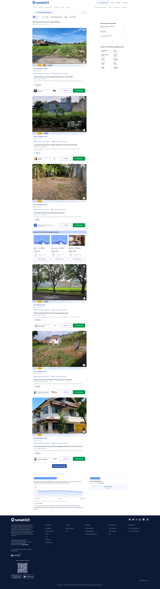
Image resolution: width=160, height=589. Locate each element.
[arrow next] (83, 46)
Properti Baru (45, 17)
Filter (36, 17)
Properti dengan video (56, 17)
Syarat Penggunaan (89, 531)
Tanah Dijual (40, 473)
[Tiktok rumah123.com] (147, 519)
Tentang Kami (49, 528)
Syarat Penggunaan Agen (91, 534)
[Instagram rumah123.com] (137, 519)
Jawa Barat (46, 473)
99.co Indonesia (112, 528)
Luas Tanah (72, 17)
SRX (110, 534)
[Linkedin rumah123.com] (143, 519)
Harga (65, 17)
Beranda (34, 473)
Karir (47, 537)
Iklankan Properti (70, 528)
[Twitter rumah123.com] (133, 519)
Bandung (52, 473)
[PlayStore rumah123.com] (28, 576)
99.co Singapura (112, 531)
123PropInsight (49, 542)
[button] (57, 12)
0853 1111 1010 (25, 544)
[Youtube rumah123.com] (140, 519)
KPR (67, 531)
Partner (47, 534)
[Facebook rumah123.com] (130, 519)
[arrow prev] (35, 46)
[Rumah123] (40, 2)
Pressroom (48, 539)
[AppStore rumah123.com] (16, 576)
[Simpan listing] (84, 30)
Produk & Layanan (50, 531)
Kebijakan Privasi (89, 528)
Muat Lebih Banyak (59, 466)
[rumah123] (20, 520)
